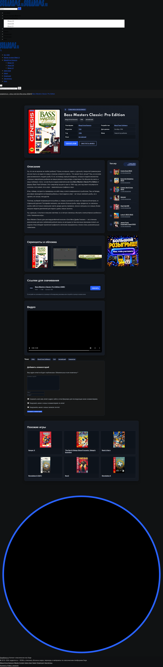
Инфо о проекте (12, 666)
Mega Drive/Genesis (71, 119)
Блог (5, 39)
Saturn (6, 31)
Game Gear (8, 29)
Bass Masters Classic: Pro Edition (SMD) (50, 287)
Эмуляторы (8, 37)
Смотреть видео (88, 143)
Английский (82, 137)
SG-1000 (7, 13)
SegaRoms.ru (4, 658)
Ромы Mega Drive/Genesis (76, 109)
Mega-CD (11, 21)
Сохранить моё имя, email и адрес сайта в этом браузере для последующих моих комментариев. (63, 399)
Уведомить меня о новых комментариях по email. (47, 403)
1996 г (33, 359)
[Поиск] (1, 51)
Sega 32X (11, 23)
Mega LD (10, 26)
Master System (19, 663)
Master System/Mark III (12, 16)
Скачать (95, 288)
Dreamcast (8, 34)
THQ (80, 129)
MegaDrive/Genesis (11, 18)
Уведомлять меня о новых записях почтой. (44, 407)
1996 (80, 133)
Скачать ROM (71, 143)
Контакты (3, 666)
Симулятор (72, 359)
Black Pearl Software (120, 125)
